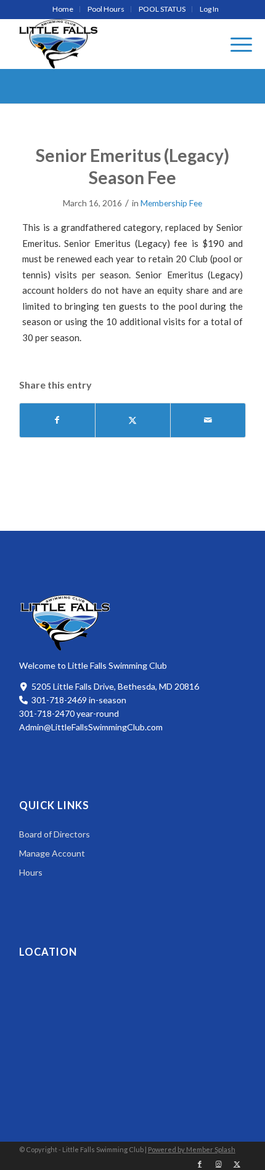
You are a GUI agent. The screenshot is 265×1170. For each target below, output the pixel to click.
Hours (31, 872)
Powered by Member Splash (191, 1149)
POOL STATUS (162, 9)
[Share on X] (133, 420)
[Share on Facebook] (57, 420)
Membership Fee (171, 203)
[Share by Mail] (208, 420)
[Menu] (235, 43)
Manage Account (52, 853)
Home (62, 9)
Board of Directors (54, 834)
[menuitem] (63, 9)
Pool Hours (106, 9)
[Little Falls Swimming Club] (58, 43)
